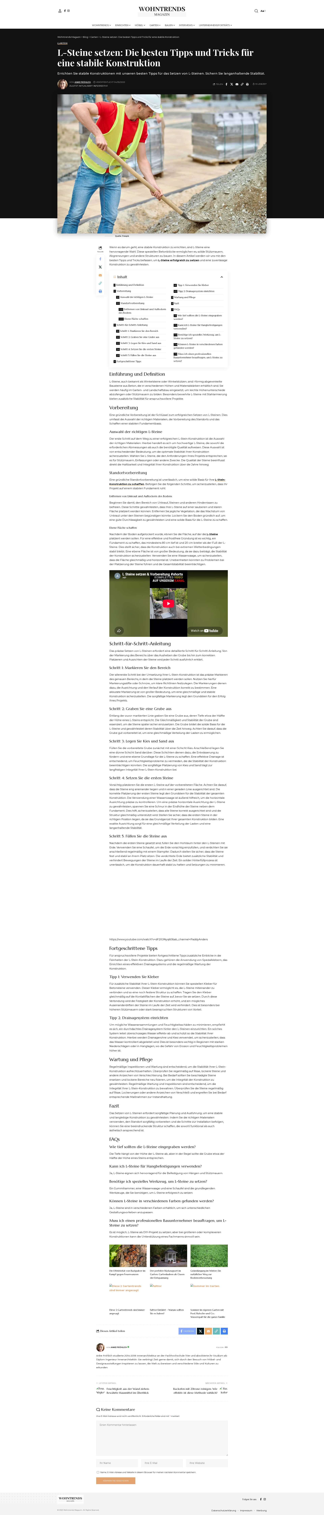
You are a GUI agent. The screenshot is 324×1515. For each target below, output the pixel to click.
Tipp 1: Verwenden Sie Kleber (193, 285)
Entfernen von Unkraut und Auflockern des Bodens (142, 311)
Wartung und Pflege (185, 297)
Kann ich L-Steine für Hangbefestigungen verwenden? (198, 327)
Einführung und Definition (130, 284)
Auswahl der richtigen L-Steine (136, 297)
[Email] (237, 84)
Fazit (176, 303)
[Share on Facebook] (226, 84)
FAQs (177, 309)
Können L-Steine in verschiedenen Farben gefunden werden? (198, 346)
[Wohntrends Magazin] (162, 11)
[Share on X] (231, 84)
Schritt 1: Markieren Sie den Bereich (139, 330)
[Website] (226, 1347)
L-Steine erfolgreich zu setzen (178, 260)
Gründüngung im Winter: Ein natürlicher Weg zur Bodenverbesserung (206, 1274)
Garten (62, 43)
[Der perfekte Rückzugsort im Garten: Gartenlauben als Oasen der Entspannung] (168, 1256)
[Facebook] (64, 10)
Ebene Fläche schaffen (136, 318)
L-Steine (212, 534)
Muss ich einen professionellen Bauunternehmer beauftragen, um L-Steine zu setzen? (198, 357)
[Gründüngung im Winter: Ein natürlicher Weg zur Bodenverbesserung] (209, 1256)
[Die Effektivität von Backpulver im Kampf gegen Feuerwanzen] (128, 1256)
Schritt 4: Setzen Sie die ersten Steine (141, 349)
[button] (60, 11)
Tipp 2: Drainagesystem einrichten (196, 291)
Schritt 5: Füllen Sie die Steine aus (138, 355)
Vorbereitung (124, 291)
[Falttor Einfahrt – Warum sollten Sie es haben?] (168, 1295)
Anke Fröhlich (83, 82)
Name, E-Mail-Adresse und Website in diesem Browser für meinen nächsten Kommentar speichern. (148, 1472)
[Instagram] (68, 10)
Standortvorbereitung (132, 303)
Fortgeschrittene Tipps (129, 361)
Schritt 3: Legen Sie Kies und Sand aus (141, 343)
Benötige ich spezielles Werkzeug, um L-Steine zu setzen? (197, 336)
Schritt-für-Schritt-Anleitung (132, 324)
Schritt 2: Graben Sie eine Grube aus (140, 337)
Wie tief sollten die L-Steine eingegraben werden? (198, 317)
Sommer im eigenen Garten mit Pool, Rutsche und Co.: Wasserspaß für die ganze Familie (208, 1313)
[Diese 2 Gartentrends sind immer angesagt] (128, 1295)
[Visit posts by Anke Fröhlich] (62, 84)
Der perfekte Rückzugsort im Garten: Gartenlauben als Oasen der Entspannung (167, 1274)
